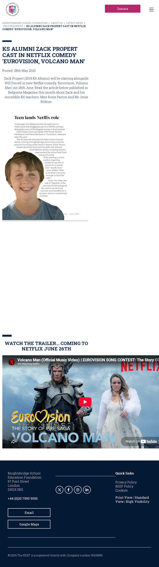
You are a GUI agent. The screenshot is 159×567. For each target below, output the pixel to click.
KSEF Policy (124, 486)
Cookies (121, 490)
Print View (124, 497)
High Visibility (137, 501)
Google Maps (29, 524)
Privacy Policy (126, 482)
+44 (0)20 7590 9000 (23, 498)
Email (29, 513)
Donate (122, 9)
